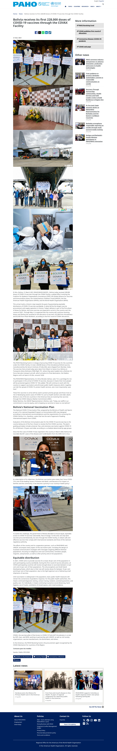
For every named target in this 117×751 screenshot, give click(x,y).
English (96, 1)
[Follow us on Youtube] (95, 721)
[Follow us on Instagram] (91, 721)
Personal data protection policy (46, 733)
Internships (17, 724)
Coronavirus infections (57, 657)
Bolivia (17, 660)
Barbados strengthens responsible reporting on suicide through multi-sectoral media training (95, 127)
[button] (49, 32)
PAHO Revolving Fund (86, 25)
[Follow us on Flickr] (84, 724)
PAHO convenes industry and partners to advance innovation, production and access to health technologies (95, 64)
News (21, 14)
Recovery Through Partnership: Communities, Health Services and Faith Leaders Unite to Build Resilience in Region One (95, 94)
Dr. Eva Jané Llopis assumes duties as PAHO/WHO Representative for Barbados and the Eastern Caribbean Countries (92, 111)
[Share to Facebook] (36, 32)
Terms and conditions (43, 735)
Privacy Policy (41, 730)
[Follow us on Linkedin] (99, 721)
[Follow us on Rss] (87, 724)
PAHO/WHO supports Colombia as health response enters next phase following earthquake (87, 694)
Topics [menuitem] (70, 6)
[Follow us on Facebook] (88, 721)
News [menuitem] (92, 6)
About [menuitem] (98, 6)
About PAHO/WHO (19, 720)
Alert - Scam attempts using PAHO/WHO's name (45, 720)
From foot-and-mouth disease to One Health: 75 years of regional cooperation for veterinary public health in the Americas (58, 695)
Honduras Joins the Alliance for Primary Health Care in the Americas (27, 694)
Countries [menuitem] (77, 6)
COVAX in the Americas (23, 657)
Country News (40, 657)
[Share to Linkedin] (46, 32)
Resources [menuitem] (85, 6)
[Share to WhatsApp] (43, 32)
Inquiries (62, 720)
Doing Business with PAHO (45, 724)
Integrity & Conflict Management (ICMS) (47, 727)
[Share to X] (39, 32)
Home (15, 14)
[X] (84, 721)
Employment (18, 722)
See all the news (95, 707)
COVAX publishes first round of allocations (90, 32)
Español (101, 1)
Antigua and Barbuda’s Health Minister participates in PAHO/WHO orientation (94, 138)
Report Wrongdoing (70, 724)
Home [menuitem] (65, 7)
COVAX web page (85, 47)
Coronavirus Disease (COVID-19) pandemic (90, 40)
